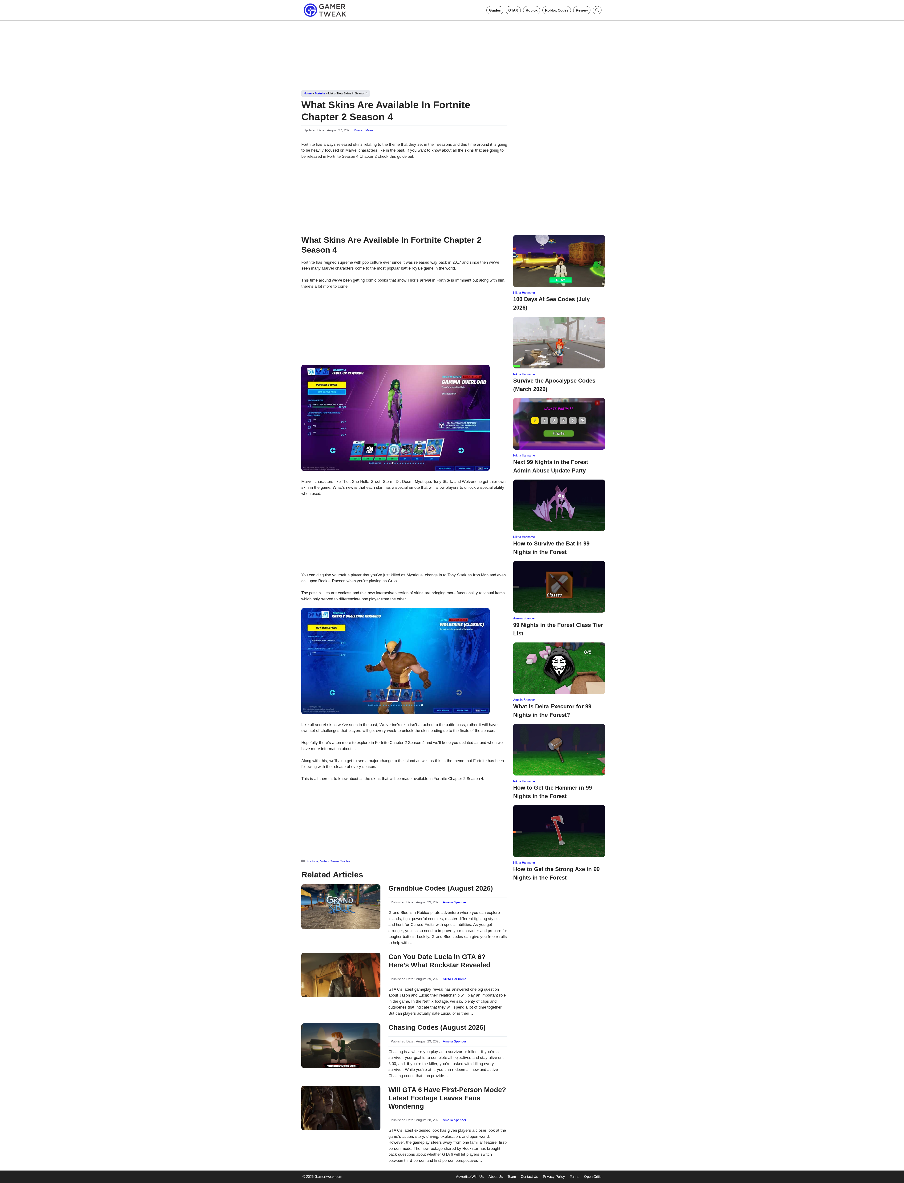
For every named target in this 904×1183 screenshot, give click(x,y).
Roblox (531, 10)
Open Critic (592, 1177)
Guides (495, 10)
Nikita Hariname (455, 979)
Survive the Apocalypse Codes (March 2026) (554, 384)
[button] (597, 10)
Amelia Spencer (454, 902)
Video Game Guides (335, 861)
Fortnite (320, 93)
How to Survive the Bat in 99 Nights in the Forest (551, 547)
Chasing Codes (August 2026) (437, 1027)
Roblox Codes (556, 10)
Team (512, 1177)
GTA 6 (513, 10)
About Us (495, 1177)
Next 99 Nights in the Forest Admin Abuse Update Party (550, 466)
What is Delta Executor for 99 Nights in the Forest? (552, 710)
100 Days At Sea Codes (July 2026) (551, 303)
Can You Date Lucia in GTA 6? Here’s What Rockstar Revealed (439, 961)
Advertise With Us (470, 1177)
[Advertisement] (452, 53)
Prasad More (363, 130)
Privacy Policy (554, 1177)
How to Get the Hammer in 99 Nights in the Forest (552, 791)
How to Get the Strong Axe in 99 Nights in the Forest (556, 873)
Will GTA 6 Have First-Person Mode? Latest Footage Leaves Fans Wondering (447, 1098)
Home (308, 93)
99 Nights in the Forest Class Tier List (558, 629)
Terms (574, 1177)
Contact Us (529, 1177)
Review (582, 10)
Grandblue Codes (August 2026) (440, 888)
